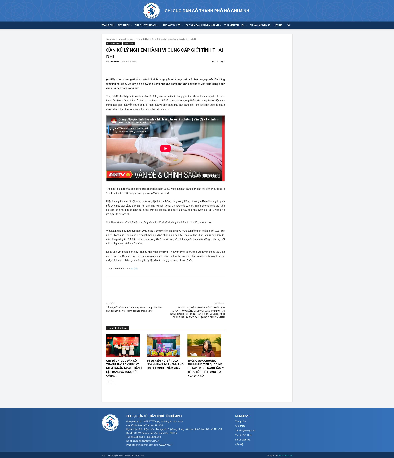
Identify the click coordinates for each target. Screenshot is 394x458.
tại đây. (134, 268)
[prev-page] (108, 382)
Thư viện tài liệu (234, 25)
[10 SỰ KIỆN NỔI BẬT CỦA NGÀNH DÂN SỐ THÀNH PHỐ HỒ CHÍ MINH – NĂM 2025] (165, 345)
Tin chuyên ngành (146, 25)
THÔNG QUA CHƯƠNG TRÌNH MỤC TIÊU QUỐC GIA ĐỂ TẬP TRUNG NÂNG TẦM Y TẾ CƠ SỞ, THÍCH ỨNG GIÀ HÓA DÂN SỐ (205, 368)
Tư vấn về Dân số (260, 25)
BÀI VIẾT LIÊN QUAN (117, 328)
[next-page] (113, 382)
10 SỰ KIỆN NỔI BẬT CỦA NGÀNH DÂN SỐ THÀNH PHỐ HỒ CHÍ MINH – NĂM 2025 (165, 364)
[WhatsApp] (130, 69)
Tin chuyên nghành (126, 39)
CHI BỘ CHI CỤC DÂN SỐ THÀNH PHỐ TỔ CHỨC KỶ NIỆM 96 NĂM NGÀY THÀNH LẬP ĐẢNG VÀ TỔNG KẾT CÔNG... (124, 368)
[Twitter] (116, 69)
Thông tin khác (143, 39)
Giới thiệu (123, 25)
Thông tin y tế (171, 25)
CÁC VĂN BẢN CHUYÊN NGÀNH (202, 25)
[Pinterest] (123, 69)
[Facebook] (109, 69)
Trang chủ (108, 25)
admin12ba (114, 62)
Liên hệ (278, 25)
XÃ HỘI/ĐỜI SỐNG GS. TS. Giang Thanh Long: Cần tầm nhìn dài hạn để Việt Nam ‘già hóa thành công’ (134, 309)
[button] (288, 25)
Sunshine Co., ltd (285, 455)
